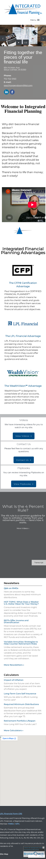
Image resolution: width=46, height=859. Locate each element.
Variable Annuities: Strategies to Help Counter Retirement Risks (21, 643)
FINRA (11, 824)
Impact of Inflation (13, 680)
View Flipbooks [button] (22, 484)
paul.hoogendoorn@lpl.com (18, 85)
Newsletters (11, 583)
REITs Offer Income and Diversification (16, 621)
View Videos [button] (22, 436)
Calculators (11, 674)
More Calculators (13, 730)
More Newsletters (14, 665)
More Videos (23, 528)
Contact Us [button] (22, 460)
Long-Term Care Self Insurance (20, 693)
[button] (35, 20)
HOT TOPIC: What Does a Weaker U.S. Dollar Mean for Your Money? (21, 603)
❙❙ (26, 42)
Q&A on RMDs (11, 588)
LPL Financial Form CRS (11, 813)
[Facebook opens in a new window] (12, 92)
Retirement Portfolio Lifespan (19, 721)
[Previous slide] (3, 38)
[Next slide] (43, 38)
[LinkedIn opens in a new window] (6, 92)
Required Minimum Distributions (21, 704)
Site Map (4, 854)
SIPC (17, 824)
